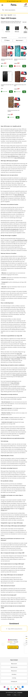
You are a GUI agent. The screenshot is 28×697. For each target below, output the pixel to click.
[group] (14, 644)
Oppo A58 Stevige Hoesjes (20, 240)
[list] (14, 30)
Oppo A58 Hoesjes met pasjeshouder (10, 229)
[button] (25, 4)
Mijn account (14, 663)
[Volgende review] (25, 643)
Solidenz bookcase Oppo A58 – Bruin (20, 85)
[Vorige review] (3, 643)
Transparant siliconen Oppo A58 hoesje (7, 85)
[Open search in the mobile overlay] (14, 10)
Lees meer (24, 22)
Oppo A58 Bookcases (19, 157)
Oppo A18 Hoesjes (5, 358)
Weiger (15, 694)
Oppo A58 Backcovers (12, 156)
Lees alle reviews (13, 647)
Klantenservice (14, 667)
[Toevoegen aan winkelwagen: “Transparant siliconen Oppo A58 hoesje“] (11, 91)
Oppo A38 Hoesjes (21, 357)
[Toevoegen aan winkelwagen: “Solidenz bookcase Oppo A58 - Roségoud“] (11, 66)
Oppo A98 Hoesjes (5, 508)
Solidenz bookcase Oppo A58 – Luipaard (14, 111)
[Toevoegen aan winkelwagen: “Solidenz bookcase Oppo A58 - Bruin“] (24, 91)
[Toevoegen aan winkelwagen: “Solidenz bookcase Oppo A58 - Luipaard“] (17, 117)
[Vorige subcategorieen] (2, 29)
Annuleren (14, 674)
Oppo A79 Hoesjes (15, 358)
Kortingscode (14, 681)
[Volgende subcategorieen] (25, 29)
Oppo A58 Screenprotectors (20, 374)
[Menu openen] (2, 5)
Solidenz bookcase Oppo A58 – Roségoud (7, 60)
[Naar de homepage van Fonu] (14, 4)
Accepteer (9, 694)
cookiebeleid (19, 692)
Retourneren (14, 670)
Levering (14, 677)
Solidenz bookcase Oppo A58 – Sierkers (20, 60)
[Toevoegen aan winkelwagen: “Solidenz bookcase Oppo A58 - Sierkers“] (24, 66)
